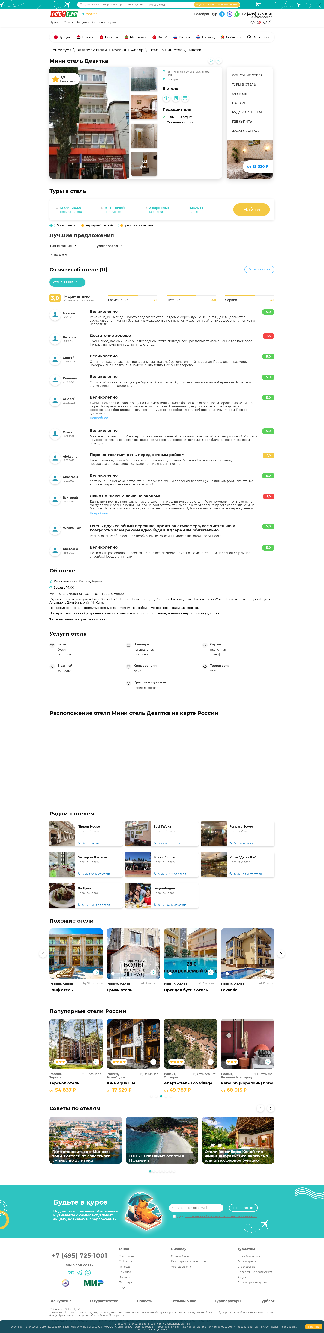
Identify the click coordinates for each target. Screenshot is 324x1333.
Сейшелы (233, 37)
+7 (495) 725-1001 (257, 14)
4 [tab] (167, 1097)
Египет (87, 37)
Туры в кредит (248, 1261)
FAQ (122, 1287)
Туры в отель (244, 84)
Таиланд (208, 37)
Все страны (262, 37)
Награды (125, 1266)
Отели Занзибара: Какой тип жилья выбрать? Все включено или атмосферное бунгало (236, 1156)
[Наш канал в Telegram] (79, 1273)
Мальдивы (138, 37)
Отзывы (239, 94)
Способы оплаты (249, 1256)
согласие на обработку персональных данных (116, 4)
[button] (43, 954)
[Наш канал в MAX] (88, 1273)
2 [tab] (157, 1097)
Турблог (267, 1301)
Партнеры (126, 1282)
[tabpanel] (76, 1056)
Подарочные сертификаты (256, 1272)
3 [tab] (162, 1097)
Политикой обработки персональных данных (235, 1326)
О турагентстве (129, 1256)
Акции (242, 1277)
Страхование (247, 1266)
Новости (145, 1301)
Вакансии (125, 1277)
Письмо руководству (252, 1282)
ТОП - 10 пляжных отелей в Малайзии (156, 1158)
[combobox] (210, 208)
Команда (125, 1272)
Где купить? (60, 1301)
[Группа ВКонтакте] (71, 1273)
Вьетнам (111, 37)
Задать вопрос (246, 131)
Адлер (97, 581)
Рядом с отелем (247, 112)
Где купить (242, 121)
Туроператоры (228, 1301)
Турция (65, 37)
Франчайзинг (180, 1256)
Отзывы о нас (183, 1301)
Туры (54, 22)
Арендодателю (181, 1266)
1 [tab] (152, 1097)
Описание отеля (247, 75)
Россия (184, 37)
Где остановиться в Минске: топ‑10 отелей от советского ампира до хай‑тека (81, 1156)
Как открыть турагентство (189, 1261)
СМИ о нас (126, 1261)
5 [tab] (172, 1097)
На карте (240, 103)
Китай (162, 37)
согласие (77, 1326)
